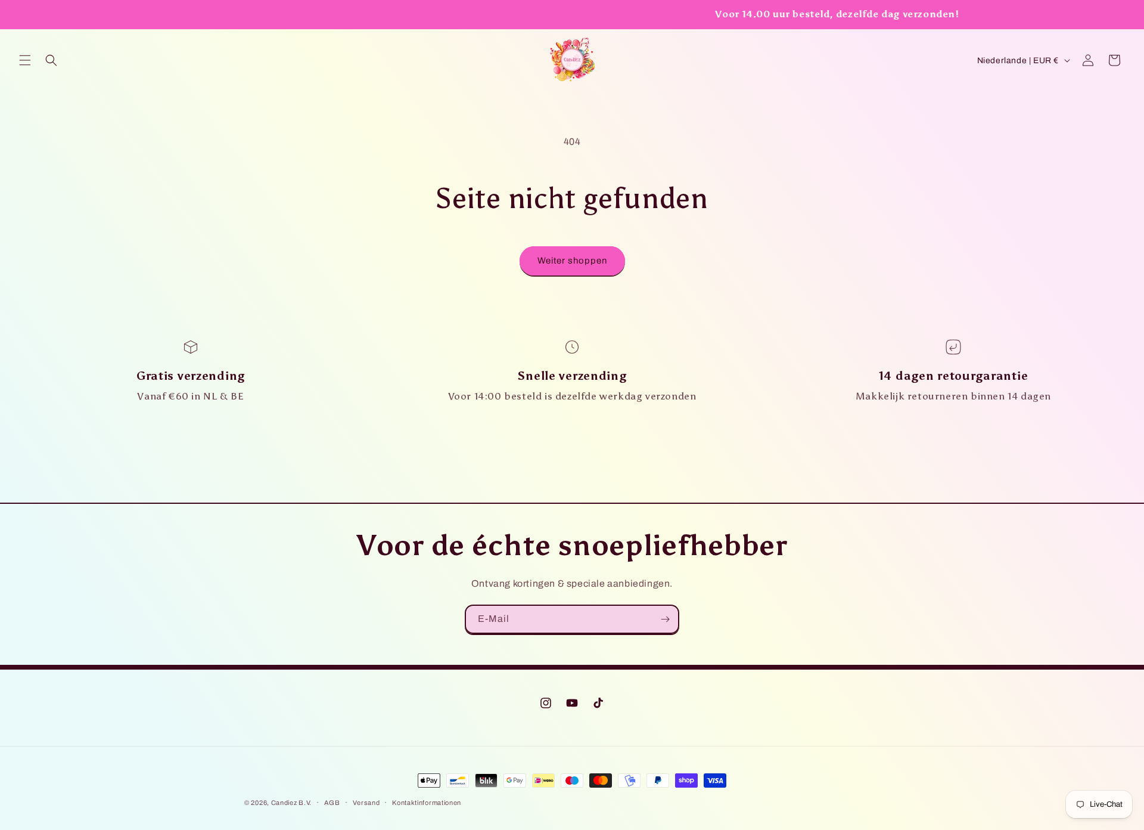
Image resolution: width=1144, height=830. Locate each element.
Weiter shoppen (572, 260)
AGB (332, 802)
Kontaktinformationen (426, 802)
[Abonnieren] (665, 619)
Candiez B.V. (291, 802)
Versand (366, 802)
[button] (25, 60)
